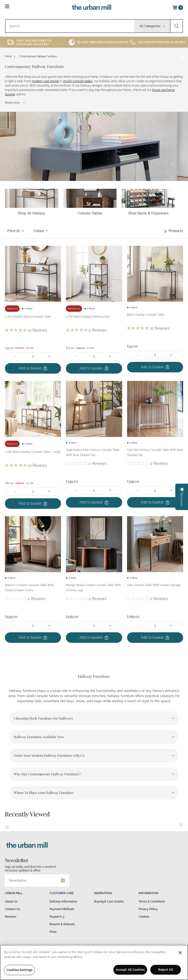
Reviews (10, 916)
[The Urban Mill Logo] (91, 7)
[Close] (180, 952)
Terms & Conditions (152, 901)
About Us (11, 901)
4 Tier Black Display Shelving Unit (87, 316)
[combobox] (69, 26)
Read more (12, 102)
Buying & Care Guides (109, 901)
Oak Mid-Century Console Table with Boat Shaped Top (155, 452)
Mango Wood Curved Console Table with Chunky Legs (93, 587)
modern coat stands (45, 81)
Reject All (165, 969)
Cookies (144, 916)
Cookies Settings (19, 970)
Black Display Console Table (145, 314)
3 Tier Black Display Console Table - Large (32, 452)
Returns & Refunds (62, 924)
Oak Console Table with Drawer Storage (153, 585)
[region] (94, 962)
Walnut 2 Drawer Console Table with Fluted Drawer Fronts (29, 587)
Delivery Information (63, 901)
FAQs (53, 932)
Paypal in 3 (56, 916)
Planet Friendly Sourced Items (102, 42)
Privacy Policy (148, 909)
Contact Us (12, 909)
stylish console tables (78, 81)
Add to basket (30, 368)
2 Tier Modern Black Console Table (28, 316)
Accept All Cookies (130, 969)
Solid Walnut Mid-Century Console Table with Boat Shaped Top (92, 452)
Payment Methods (61, 909)
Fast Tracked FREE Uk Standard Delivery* (34, 42)
